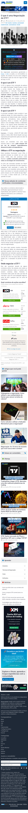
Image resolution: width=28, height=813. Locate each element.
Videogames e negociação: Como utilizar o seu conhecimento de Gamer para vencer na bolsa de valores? (12, 396)
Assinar (23, 764)
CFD (7, 74)
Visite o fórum (8, 679)
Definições (5, 578)
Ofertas (3, 753)
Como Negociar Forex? (14, 354)
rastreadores (12, 24)
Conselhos (3, 738)
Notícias (3, 751)
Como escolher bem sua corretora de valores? (13, 588)
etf (6, 23)
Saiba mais (10, 227)
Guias (4, 574)
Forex (2, 74)
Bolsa (2, 719)
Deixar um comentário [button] (12, 453)
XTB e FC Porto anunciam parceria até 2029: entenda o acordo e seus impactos (13, 598)
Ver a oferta (18, 227)
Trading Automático (6, 729)
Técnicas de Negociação (9, 570)
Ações (13, 658)
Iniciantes (5, 566)
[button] (25, 453)
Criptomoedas (4, 727)
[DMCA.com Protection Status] (4, 804)
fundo (18, 24)
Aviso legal (19, 804)
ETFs (21, 658)
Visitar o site (11, 300)
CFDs (17, 658)
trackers (14, 23)
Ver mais (14, 332)
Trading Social (4, 731)
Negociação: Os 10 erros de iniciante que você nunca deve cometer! (14, 447)
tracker (10, 23)
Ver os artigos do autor (14, 349)
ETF (2, 725)
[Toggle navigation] (25, 2)
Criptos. (5, 660)
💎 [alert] (14, 59)
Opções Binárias (5, 747)
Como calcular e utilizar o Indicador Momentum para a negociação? (13, 423)
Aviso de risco (12, 804)
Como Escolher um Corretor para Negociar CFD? (14, 358)
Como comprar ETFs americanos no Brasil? (12, 593)
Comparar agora (14, 665)
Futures (3, 733)
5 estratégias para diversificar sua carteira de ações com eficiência (11, 603)
